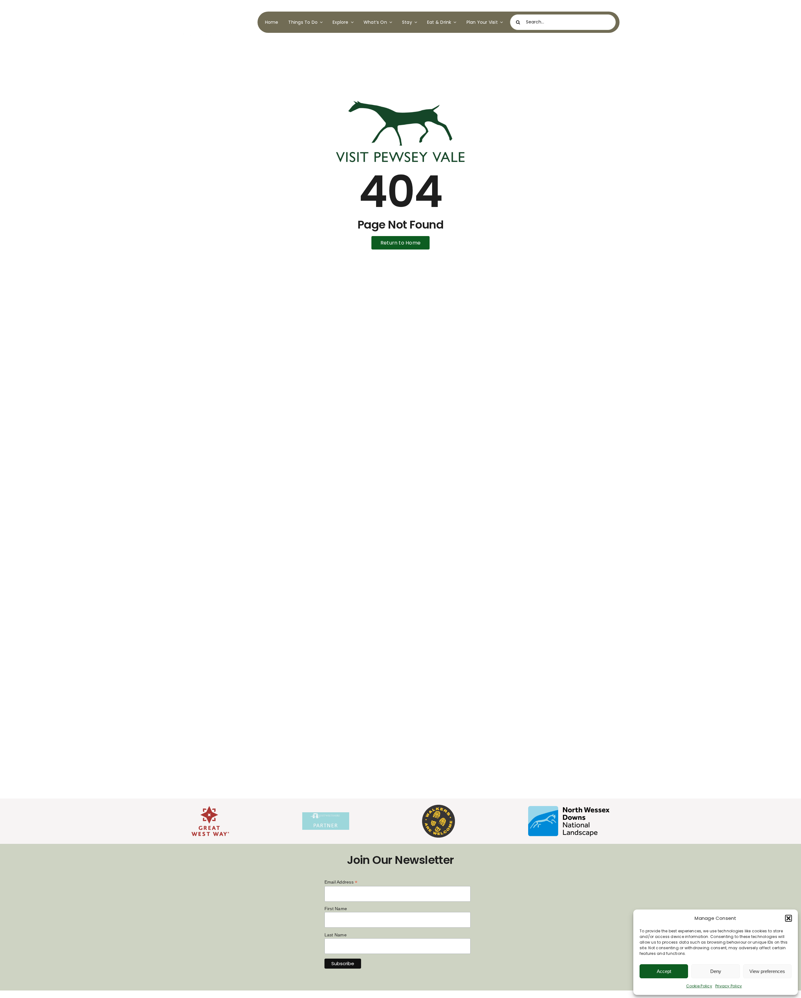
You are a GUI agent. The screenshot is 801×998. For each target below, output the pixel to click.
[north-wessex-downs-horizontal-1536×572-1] (569, 808)
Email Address (341, 882)
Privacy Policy (728, 986)
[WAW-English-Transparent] (438, 807)
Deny (715, 971)
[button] (788, 918)
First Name (335, 908)
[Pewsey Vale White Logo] (210, 8)
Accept (664, 971)
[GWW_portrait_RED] (210, 808)
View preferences (767, 971)
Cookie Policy (699, 986)
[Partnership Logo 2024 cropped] (325, 814)
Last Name (335, 934)
